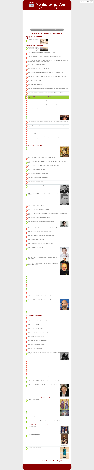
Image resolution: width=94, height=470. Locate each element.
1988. (29, 310)
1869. (29, 332)
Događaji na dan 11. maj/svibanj (34, 45)
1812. (29, 60)
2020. (29, 384)
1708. (29, 324)
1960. (29, 92)
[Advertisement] (47, 20)
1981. (29, 352)
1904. (29, 185)
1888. (29, 169)
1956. (29, 344)
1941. (29, 231)
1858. (29, 68)
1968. (29, 96)
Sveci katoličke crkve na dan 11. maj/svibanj (38, 425)
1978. (29, 291)
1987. (29, 104)
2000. (29, 121)
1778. (29, 328)
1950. (29, 88)
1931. (29, 76)
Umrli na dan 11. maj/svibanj (34, 315)
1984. (29, 299)
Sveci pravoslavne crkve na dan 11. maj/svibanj (39, 397)
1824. (29, 64)
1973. (29, 100)
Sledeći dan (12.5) (57, 33)
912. (29, 316)
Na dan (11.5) (48, 33)
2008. (29, 137)
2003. (29, 129)
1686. (29, 320)
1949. (29, 80)
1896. (29, 177)
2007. (29, 133)
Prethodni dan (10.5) (37, 33)
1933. (29, 221)
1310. (29, 52)
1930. (29, 209)
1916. (29, 336)
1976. (29, 348)
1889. (29, 173)
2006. (29, 376)
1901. (29, 181)
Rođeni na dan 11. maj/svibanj (34, 145)
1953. (29, 263)
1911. (29, 193)
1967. (29, 283)
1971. (29, 287)
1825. (29, 165)
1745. (29, 56)
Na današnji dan (50, 465)
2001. (29, 125)
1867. (29, 72)
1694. (29, 157)
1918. (29, 205)
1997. (29, 115)
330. (29, 47)
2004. (29, 372)
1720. (29, 161)
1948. (29, 243)
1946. (29, 239)
